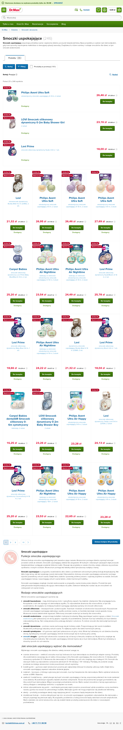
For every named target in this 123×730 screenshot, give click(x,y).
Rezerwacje (37, 24)
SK (114, 723)
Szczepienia (52, 24)
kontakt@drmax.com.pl (15, 723)
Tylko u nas (8, 24)
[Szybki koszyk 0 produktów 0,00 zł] (119, 9)
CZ (111, 723)
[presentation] (12, 96)
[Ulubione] (98, 9)
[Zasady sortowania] (17, 74)
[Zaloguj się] (104, 9)
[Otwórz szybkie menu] (3, 9)
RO (117, 723)
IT (120, 723)
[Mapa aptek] (76, 9)
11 (23, 542)
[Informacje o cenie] (116, 95)
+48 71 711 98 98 (39, 723)
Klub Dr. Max (23, 24)
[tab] (15, 58)
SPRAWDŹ (58, 3)
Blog (64, 24)
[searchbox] (61, 17)
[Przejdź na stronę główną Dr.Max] (15, 9)
